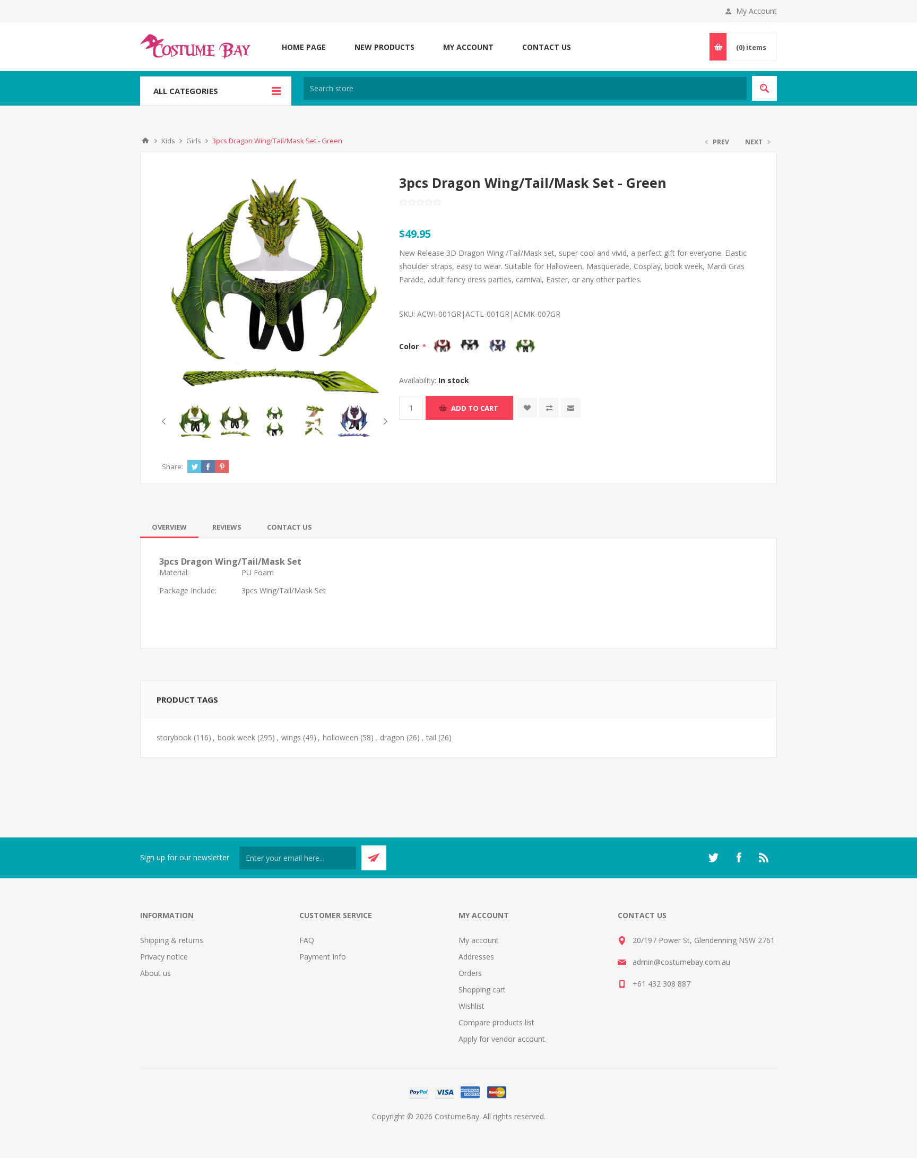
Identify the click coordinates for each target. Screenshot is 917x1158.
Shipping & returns (171, 940)
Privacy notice (164, 957)
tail (431, 737)
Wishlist (471, 1006)
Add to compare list (549, 408)
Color (410, 346)
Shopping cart (482, 989)
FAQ (306, 940)
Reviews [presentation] (226, 527)
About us (155, 973)
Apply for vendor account (501, 1039)
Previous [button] (166, 421)
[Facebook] (738, 857)
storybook (174, 737)
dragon (392, 737)
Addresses (476, 957)
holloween (340, 737)
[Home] (145, 140)
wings (291, 737)
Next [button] (383, 421)
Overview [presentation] (169, 527)
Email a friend (571, 408)
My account (478, 940)
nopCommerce (480, 1129)
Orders (470, 973)
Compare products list (496, 1022)
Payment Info (322, 957)
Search (764, 88)
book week (236, 737)
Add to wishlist (527, 408)
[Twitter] (713, 857)
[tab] (169, 527)
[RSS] (764, 857)
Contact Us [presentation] (289, 527)
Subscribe (373, 857)
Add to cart (474, 408)
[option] (195, 421)
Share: (172, 466)
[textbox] (525, 88)
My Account (756, 11)
